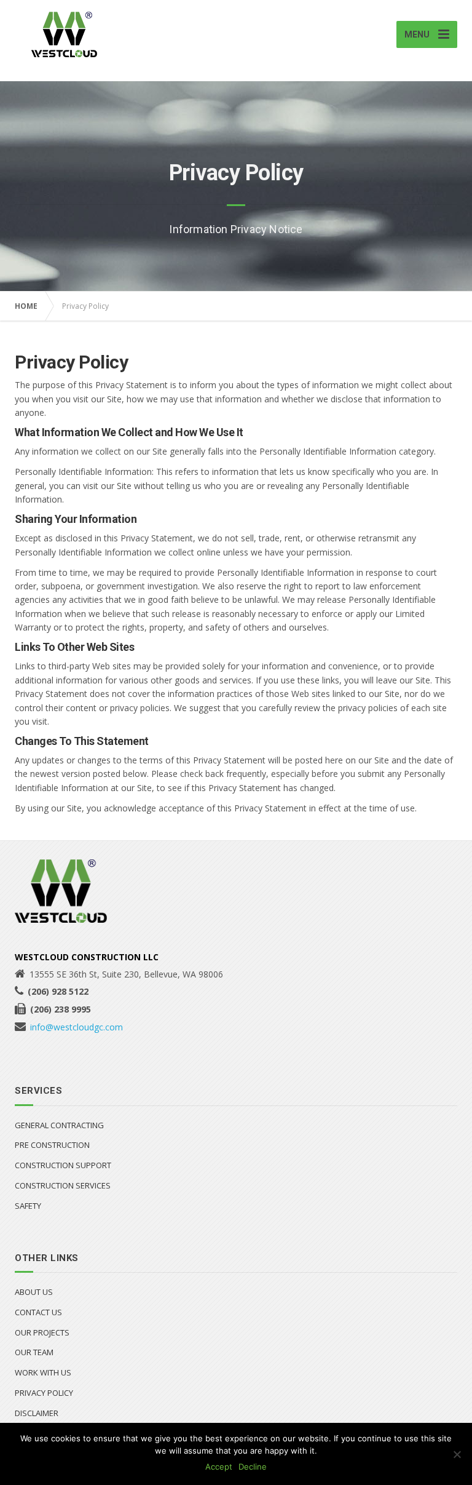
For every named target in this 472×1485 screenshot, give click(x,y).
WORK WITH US (43, 1372)
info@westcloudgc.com (76, 1027)
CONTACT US (38, 1312)
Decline (252, 1466)
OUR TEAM (34, 1352)
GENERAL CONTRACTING (59, 1125)
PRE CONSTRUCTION (52, 1144)
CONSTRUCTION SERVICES (63, 1185)
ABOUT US (34, 1291)
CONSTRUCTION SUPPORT (63, 1165)
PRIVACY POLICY (44, 1392)
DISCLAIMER (36, 1413)
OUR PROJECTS (42, 1332)
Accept (218, 1466)
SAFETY (28, 1205)
